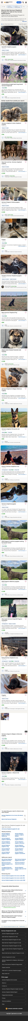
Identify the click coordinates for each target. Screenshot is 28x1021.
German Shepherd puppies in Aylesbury (6, 839)
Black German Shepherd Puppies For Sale (11, 942)
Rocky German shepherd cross (10, 658)
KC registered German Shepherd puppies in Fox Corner (7, 869)
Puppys (4, 239)
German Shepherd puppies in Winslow (6, 842)
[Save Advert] (25, 46)
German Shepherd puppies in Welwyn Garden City (6, 835)
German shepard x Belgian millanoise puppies (12, 734)
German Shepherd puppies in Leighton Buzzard (19, 835)
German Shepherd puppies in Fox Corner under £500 (13, 875)
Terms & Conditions (6, 1001)
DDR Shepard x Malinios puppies (10, 581)
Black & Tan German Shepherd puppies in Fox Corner (7, 864)
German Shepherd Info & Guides (9, 980)
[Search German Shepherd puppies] (23, 2)
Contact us (4, 986)
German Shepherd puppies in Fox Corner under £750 (13, 878)
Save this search (23, 24)
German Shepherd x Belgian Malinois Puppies (12, 389)
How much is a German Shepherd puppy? (11, 970)
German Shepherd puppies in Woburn (19, 839)
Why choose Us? (5, 973)
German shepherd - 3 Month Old (10, 773)
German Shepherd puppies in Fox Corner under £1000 (13, 880)
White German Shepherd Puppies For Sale (11, 945)
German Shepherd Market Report (9, 992)
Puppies (4, 695)
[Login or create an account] (26, 2)
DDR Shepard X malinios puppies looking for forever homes (13, 542)
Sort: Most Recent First (8, 24)
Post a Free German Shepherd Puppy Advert (12, 964)
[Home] (1, 926)
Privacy (3, 998)
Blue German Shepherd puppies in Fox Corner (7, 860)
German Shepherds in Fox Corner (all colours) (12, 816)
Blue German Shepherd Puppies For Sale (11, 939)
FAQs (3, 1004)
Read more (24, 21)
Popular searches (6, 967)
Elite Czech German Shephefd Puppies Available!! (12, 619)
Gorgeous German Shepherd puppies (12, 275)
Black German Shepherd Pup (9, 312)
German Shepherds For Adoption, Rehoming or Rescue (13, 961)
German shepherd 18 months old (10, 429)
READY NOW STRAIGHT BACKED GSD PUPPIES (11, 350)
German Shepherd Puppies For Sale (11, 926)
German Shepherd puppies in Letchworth (20, 853)
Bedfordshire (22, 926)
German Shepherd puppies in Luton (6, 853)
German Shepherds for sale (8, 931)
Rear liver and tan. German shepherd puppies (12, 162)
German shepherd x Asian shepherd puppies (11, 123)
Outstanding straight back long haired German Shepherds (12, 85)
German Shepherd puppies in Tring (6, 846)
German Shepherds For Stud (8, 957)
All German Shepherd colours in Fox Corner (19, 863)
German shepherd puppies (9, 504)
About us (4, 983)
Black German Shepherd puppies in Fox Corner (20, 860)
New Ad (19, 2)
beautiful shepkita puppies (9, 47)
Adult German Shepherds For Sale (10, 936)
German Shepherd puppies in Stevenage (19, 846)
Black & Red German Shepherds (9, 819)
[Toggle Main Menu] (2, 2)
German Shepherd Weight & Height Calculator (12, 989)
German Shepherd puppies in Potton (19, 849)
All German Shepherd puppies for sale (10, 829)
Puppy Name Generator (7, 995)
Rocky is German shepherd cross (10, 466)
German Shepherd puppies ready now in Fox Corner (20, 869)
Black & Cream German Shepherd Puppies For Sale (12, 949)
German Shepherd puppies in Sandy (6, 849)
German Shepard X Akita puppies (11, 202)
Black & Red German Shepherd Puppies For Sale (13, 953)
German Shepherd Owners (9, 2)
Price (24, 6)
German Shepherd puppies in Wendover (19, 842)
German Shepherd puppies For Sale (10, 933)
